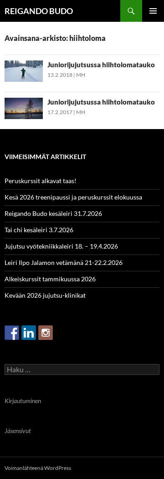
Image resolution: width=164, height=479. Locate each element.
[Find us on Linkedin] (28, 332)
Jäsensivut (18, 430)
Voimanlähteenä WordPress (38, 467)
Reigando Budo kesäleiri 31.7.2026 (53, 213)
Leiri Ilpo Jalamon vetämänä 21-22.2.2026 (64, 262)
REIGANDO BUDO (39, 11)
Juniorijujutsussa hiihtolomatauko (101, 64)
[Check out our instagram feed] (45, 332)
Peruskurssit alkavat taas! (41, 181)
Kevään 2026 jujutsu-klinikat (45, 295)
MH (80, 74)
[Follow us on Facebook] (12, 332)
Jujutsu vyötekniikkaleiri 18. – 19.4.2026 (61, 246)
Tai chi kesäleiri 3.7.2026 (39, 230)
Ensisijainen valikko (153, 11)
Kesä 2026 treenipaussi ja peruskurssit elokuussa (73, 197)
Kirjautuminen (23, 400)
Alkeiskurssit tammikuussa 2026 (50, 279)
